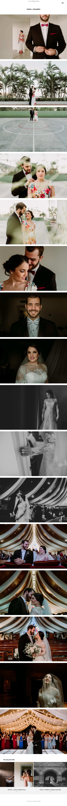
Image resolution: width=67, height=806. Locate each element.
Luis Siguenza (33, 1)
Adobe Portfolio (37, 801)
